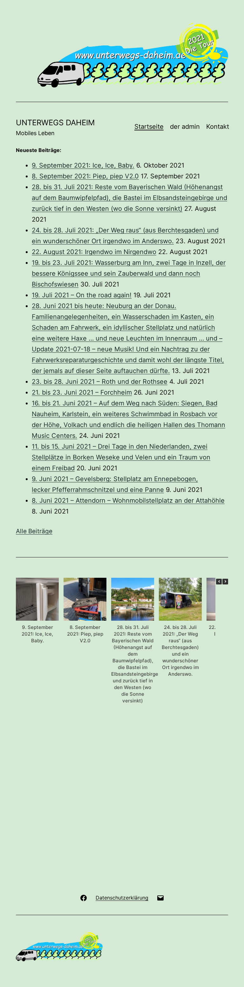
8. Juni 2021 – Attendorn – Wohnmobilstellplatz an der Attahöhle (128, 500)
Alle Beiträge (34, 531)
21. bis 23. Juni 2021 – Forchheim (82, 392)
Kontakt (217, 126)
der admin (185, 126)
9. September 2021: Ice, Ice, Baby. (83, 165)
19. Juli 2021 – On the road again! (82, 295)
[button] (225, 581)
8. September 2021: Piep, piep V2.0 (85, 176)
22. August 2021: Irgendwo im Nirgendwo (94, 252)
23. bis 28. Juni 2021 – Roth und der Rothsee (99, 381)
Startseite (149, 126)
